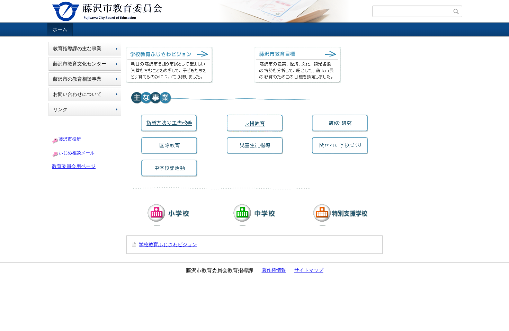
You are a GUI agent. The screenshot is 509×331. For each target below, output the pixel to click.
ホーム (60, 29)
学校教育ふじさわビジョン (168, 244)
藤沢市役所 (70, 139)
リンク (60, 109)
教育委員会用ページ (74, 166)
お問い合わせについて (77, 94)
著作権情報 (274, 270)
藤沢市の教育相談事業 (77, 79)
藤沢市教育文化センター (79, 63)
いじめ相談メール (77, 152)
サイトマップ (308, 270)
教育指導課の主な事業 (77, 48)
